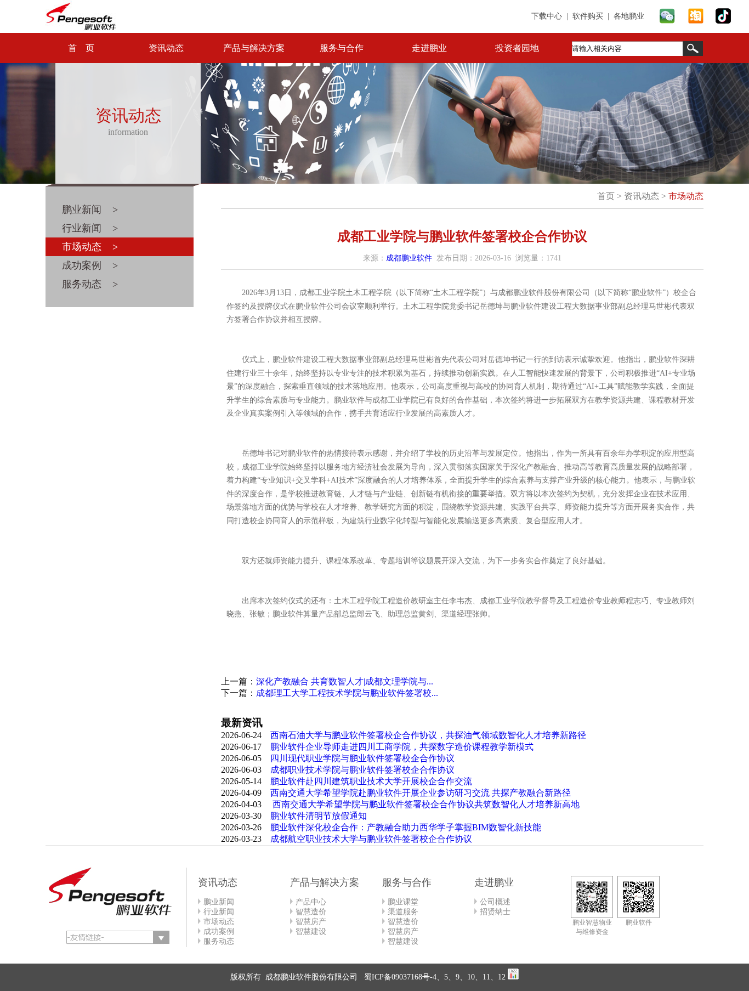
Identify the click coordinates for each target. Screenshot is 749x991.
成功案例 (218, 931)
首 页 (81, 48)
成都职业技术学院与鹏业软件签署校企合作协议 (362, 769)
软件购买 (587, 16)
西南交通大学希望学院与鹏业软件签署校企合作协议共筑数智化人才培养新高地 (425, 804)
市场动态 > (90, 246)
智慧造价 (311, 912)
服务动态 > (90, 284)
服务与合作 (342, 48)
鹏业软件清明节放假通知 (318, 815)
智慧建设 (311, 931)
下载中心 (546, 16)
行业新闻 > (90, 228)
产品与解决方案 (254, 48)
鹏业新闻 (218, 902)
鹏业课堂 (403, 902)
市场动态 (685, 196)
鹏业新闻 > (90, 209)
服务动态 (218, 941)
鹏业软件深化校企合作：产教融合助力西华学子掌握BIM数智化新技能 (405, 827)
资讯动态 (166, 48)
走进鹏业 (429, 48)
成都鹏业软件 (409, 258)
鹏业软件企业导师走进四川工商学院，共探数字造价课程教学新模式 (402, 746)
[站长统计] (513, 977)
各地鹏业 (629, 16)
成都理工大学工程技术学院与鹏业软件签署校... (347, 693)
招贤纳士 (495, 912)
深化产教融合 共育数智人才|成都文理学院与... (344, 681)
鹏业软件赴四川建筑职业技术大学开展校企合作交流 (371, 781)
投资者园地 (517, 48)
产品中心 (311, 902)
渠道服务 (403, 912)
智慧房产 (311, 922)
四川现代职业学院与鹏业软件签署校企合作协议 (362, 758)
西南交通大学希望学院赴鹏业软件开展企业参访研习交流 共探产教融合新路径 (420, 792)
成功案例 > (90, 265)
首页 (606, 196)
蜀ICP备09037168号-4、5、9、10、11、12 (434, 977)
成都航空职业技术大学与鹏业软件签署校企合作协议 (371, 838)
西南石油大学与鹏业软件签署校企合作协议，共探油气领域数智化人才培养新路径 (428, 735)
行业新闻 (218, 912)
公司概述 (495, 902)
